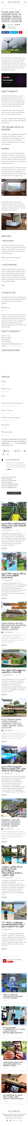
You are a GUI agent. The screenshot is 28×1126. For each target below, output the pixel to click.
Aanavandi (6, 554)
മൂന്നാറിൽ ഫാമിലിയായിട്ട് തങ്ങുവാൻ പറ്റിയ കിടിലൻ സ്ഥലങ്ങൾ (13, 525)
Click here (12, 443)
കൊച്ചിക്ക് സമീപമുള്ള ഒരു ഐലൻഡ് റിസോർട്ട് (13, 671)
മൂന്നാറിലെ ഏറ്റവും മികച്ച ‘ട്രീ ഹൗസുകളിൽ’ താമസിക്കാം (13, 575)
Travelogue (16, 556)
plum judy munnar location (9, 484)
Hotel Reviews (5, 8)
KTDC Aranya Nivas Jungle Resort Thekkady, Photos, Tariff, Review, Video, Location (12, 723)
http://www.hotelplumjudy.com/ (14, 346)
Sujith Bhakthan (10, 25)
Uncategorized (7, 506)
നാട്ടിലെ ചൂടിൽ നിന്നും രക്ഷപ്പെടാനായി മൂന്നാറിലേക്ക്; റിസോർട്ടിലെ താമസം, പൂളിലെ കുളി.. (12, 871)
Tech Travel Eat (14, 2)
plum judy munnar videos (8, 487)
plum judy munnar (6, 482)
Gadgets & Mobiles (16, 975)
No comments (12, 28)
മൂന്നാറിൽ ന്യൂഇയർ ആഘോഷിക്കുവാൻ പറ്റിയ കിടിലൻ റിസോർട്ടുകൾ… (13, 768)
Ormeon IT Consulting (18, 1115)
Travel (15, 504)
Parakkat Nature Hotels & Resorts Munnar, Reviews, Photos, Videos (10, 823)
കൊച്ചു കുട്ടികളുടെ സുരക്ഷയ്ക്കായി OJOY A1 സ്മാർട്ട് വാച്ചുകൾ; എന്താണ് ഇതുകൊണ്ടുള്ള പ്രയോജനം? (14, 1030)
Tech (4, 977)
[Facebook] (7, 1121)
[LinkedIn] (20, 1121)
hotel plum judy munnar (8, 477)
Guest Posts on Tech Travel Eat (14, 1118)
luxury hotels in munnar (8, 480)
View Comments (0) (14, 493)
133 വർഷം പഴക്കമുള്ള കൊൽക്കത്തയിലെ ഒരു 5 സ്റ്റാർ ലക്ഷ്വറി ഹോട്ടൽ (13, 924)
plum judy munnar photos (9, 485)
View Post (4, 548)
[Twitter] (17, 1121)
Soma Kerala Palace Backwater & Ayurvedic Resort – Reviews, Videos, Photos (13, 626)
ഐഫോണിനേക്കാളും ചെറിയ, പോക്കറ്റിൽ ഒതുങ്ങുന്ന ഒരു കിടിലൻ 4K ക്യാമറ (13, 1063)
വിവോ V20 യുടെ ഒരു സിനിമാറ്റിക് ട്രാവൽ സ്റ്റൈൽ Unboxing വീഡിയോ (12, 996)
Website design (8, 1115)
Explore (13, 554)
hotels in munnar (6, 478)
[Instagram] (14, 1121)
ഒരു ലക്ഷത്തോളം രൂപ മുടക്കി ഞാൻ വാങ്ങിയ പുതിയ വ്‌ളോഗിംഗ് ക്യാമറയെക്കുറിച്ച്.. (13, 1096)
